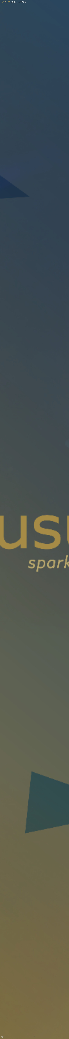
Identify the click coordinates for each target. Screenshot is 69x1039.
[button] (34, 1036)
